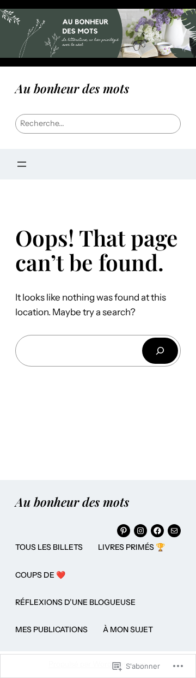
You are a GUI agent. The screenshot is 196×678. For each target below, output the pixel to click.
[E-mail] (174, 530)
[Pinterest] (123, 530)
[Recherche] (160, 350)
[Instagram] (140, 530)
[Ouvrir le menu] (21, 164)
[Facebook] (157, 530)
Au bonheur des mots (72, 88)
